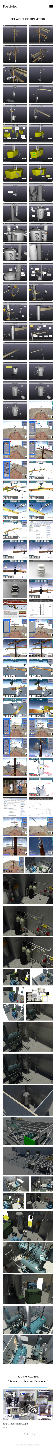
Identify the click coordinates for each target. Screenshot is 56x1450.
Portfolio (10, 6)
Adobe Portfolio (33, 1445)
